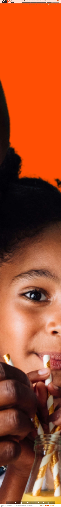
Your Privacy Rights (42, 505)
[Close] (60, 505)
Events (25, 0)
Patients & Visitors (35, 4)
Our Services (28, 4)
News (22, 0)
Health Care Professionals (35, 0)
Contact (47, 2)
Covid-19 (41, 0)
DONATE (23, 4)
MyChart (40, 2)
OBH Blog (47, 4)
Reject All (47, 505)
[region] (30, 505)
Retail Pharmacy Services (47, 0)
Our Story (51, 4)
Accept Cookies (52, 505)
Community (42, 4)
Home (25, 2)
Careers (29, 0)
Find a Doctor (32, 2)
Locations (56, 4)
